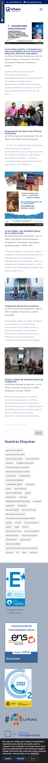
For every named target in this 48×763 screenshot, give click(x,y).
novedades (9, 315)
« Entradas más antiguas (15, 424)
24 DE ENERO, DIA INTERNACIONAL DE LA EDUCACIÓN (23, 232)
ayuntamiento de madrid (15, 454)
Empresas (23, 497)
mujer (17, 527)
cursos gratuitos (20, 489)
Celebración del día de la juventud (21, 306)
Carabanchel (10, 242)
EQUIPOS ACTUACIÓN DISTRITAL (18, 501)
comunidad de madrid (14, 484)
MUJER (24, 245)
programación (25, 540)
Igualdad (8, 245)
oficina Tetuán (11, 540)
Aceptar (8, 759)
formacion (37, 501)
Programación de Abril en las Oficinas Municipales (23, 132)
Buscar (39, 433)
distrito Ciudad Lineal (14, 493)
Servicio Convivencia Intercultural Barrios (21, 548)
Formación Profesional (15, 62)
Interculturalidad (12, 510)
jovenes (9, 523)
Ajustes (33, 759)
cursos (8, 489)
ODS (30, 245)
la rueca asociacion (31, 523)
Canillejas (9, 463)
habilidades (10, 506)
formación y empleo (30, 387)
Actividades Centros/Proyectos (24, 139)
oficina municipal (12, 535)
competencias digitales (14, 480)
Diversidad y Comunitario (28, 242)
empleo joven (11, 497)
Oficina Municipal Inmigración (21, 56)
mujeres (25, 527)
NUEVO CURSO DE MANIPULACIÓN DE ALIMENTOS (24, 380)
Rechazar (20, 759)
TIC (17, 552)
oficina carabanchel (32, 531)
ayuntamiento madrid (14, 459)
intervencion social (29, 510)
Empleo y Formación (20, 59)
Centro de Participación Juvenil (17, 472)
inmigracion (22, 506)
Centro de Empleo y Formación (17, 467)
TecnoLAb (9, 552)
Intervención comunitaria (15, 514)
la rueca (18, 523)
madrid (8, 527)
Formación (35, 59)
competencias (24, 476)
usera (24, 552)
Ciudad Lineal (11, 476)
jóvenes (16, 245)
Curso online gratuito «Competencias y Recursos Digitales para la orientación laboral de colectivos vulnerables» (24, 51)
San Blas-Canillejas (13, 544)
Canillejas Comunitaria (24, 463)
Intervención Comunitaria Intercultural (20, 518)
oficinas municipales (29, 535)
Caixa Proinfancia (32, 459)
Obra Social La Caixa (13, 531)
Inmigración (24, 311)
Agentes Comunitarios (14, 450)
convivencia (29, 484)
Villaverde (33, 552)
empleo (28, 493)
